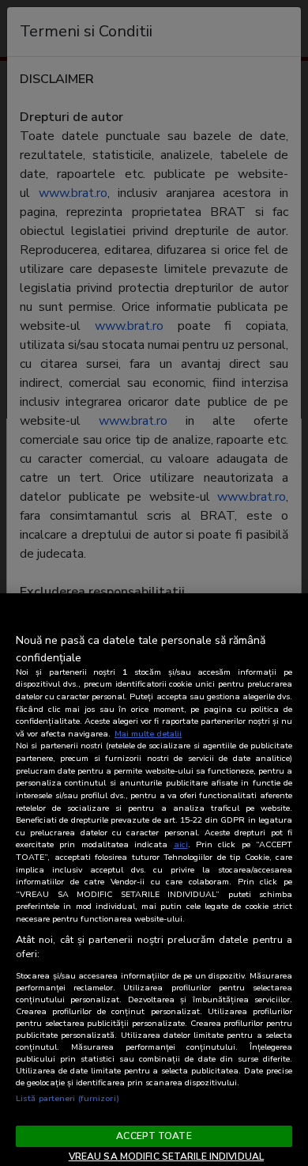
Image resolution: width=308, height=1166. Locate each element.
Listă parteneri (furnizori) (67, 1098)
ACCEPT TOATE (153, 1136)
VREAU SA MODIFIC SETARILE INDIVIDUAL (166, 1156)
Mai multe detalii (148, 734)
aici (181, 844)
